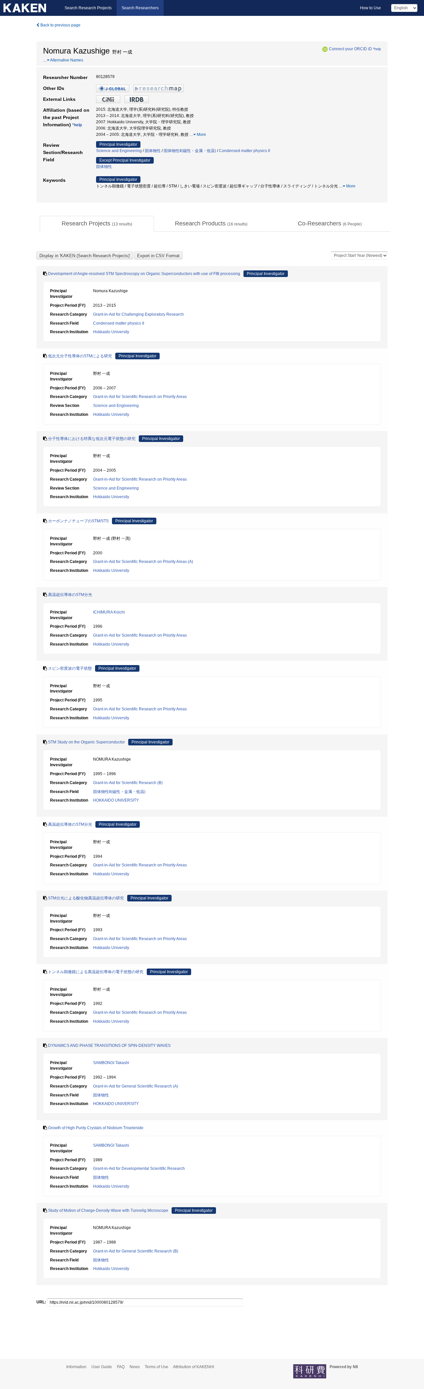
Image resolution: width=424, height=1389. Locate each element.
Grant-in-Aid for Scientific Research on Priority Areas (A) (143, 561)
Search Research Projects (88, 8)
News (135, 1367)
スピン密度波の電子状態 (70, 668)
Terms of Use (156, 1367)
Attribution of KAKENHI (193, 1367)
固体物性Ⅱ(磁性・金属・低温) (190, 150)
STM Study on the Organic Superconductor (86, 742)
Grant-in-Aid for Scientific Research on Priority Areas (140, 396)
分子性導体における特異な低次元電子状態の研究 (91, 438)
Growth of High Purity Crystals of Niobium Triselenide (95, 1128)
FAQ (121, 1367)
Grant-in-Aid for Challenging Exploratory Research (138, 314)
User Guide (101, 1367)
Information (76, 1367)
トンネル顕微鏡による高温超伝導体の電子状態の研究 (95, 972)
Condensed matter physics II (244, 150)
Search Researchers (140, 8)
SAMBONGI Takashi (111, 1062)
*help (377, 49)
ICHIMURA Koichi (109, 612)
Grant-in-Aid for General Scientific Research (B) (135, 1251)
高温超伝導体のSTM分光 (70, 594)
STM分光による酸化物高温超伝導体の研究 (86, 898)
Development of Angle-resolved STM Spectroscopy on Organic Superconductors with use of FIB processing (144, 273)
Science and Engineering (119, 150)
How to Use (370, 8)
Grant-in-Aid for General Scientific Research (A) (135, 1086)
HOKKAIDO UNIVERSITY (116, 800)
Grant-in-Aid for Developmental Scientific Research (139, 1168)
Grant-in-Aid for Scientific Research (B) (128, 782)
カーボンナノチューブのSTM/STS (78, 521)
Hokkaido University (111, 332)
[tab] (97, 224)
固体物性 (153, 150)
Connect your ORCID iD (350, 49)
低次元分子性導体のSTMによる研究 (80, 356)
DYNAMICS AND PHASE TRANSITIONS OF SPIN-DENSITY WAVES (109, 1045)
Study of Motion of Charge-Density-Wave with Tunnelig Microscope (108, 1210)
